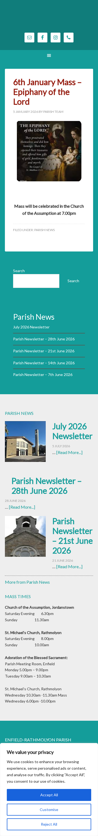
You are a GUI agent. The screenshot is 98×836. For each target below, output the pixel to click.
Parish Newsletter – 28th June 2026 (44, 339)
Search (19, 270)
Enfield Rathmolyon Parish (49, 19)
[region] (49, 789)
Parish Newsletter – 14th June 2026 (44, 362)
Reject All (49, 824)
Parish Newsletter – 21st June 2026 (43, 351)
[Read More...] (69, 452)
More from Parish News (27, 582)
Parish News (44, 230)
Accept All (49, 795)
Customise (49, 809)
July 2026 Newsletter (31, 327)
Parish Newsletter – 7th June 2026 (42, 374)
